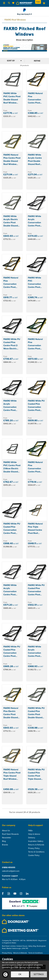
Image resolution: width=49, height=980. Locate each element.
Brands (5, 844)
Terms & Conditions (36, 852)
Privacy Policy (34, 848)
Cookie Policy (33, 855)
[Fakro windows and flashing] (24, 47)
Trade (38, 2)
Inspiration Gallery (35, 841)
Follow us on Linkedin (27, 893)
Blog (4, 841)
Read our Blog (8, 893)
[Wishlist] (13, 3)
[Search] (9, 3)
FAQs (30, 830)
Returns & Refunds (36, 844)
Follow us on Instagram (21, 893)
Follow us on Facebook (2, 893)
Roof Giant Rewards (10, 834)
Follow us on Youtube (15, 893)
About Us (6, 830)
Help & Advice (34, 834)
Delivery (31, 837)
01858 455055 (8, 867)
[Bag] (44, 3)
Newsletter (6, 837)
